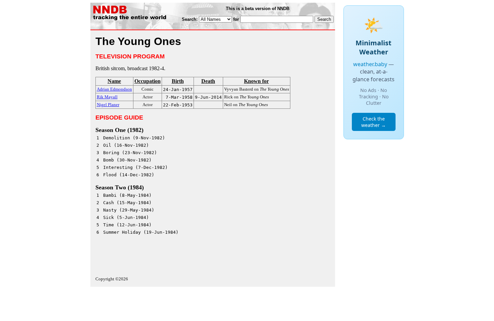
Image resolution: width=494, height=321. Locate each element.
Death (208, 81)
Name (114, 81)
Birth (178, 81)
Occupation (147, 81)
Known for (256, 81)
